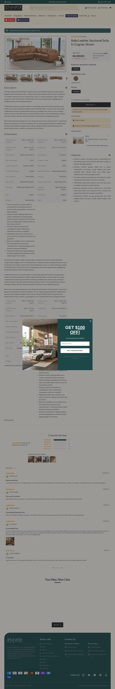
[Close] (90, 321)
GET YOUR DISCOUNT (75, 351)
